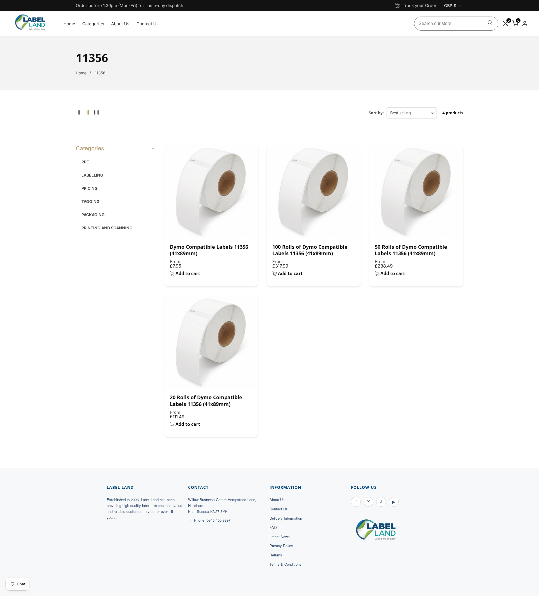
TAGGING (90, 201)
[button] (116, 148)
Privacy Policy (281, 545)
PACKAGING (93, 214)
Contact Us (147, 23)
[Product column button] (79, 112)
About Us (120, 23)
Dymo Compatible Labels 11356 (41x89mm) (209, 250)
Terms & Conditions (286, 564)
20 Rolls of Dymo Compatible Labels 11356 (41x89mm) (206, 400)
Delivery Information (286, 518)
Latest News (280, 536)
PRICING (89, 188)
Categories (93, 23)
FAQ (273, 527)
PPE (85, 161)
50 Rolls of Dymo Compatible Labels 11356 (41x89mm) (411, 250)
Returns (276, 555)
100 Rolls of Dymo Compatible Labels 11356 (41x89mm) (310, 250)
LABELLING (92, 175)
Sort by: (376, 112)
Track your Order (420, 5)
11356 (100, 72)
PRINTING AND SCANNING (107, 227)
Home (69, 23)
